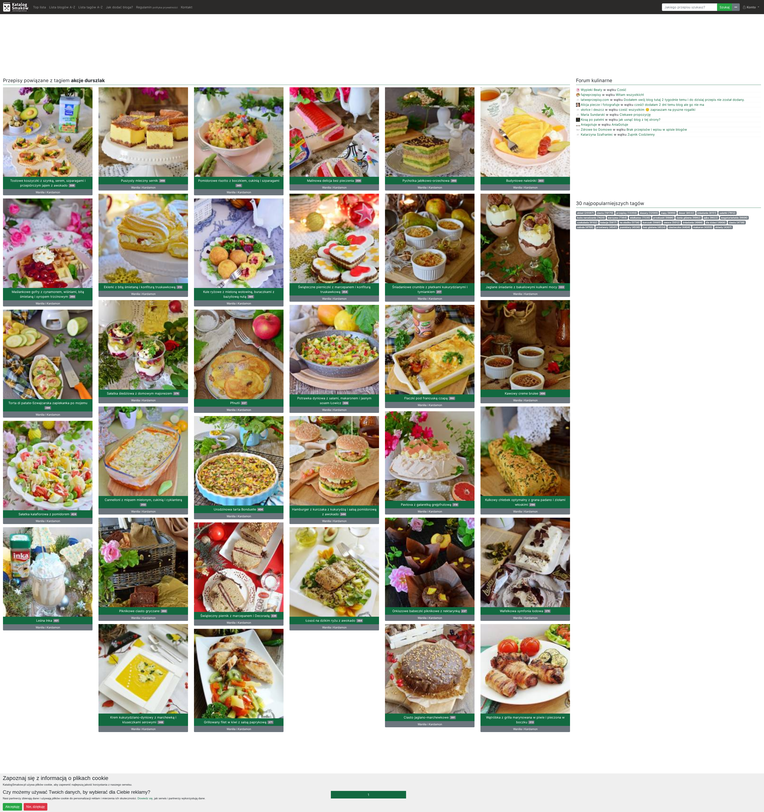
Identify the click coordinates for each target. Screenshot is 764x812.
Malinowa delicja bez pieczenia (334, 181)
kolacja (608, 222)
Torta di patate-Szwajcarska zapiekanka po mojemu (47, 405)
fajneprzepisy (591, 95)
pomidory (630, 227)
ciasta (605, 212)
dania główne (688, 217)
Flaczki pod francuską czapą (429, 398)
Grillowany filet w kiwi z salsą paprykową (238, 722)
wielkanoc (640, 217)
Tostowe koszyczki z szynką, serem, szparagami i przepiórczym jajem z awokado (48, 183)
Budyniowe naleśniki (524, 181)
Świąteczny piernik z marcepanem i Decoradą (238, 616)
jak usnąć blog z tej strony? (639, 120)
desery (649, 212)
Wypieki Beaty (591, 90)
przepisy (626, 212)
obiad (585, 212)
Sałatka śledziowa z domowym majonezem (143, 393)
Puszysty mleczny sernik (143, 181)
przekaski (663, 217)
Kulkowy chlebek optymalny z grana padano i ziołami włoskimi (525, 502)
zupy (668, 212)
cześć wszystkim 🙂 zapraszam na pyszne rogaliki (657, 110)
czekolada (587, 222)
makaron (702, 227)
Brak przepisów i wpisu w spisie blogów (657, 129)
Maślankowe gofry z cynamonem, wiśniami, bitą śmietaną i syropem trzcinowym (48, 294)
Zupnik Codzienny (641, 134)
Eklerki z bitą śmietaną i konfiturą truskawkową (143, 287)
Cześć (621, 90)
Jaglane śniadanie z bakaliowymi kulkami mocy (525, 287)
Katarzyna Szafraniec (597, 134)
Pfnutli (238, 403)
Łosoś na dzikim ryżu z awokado (334, 620)
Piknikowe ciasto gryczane (142, 611)
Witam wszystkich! (630, 95)
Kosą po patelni (592, 120)
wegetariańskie (734, 217)
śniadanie (706, 212)
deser (686, 212)
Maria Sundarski (593, 115)
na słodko (630, 222)
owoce (672, 222)
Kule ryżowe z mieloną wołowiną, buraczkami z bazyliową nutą (238, 294)
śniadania (693, 222)
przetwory (606, 227)
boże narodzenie (591, 217)
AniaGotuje (620, 124)
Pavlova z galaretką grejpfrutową (429, 505)
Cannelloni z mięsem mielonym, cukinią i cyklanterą (143, 502)
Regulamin (157, 7)
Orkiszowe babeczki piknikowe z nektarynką (429, 611)
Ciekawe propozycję (635, 115)
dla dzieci (716, 222)
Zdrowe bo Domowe (596, 129)
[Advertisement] (382, 45)
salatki (727, 212)
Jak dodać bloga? (119, 7)
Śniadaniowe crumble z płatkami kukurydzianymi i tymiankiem (430, 289)
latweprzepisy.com (595, 100)
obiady (723, 227)
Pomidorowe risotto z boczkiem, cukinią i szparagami (238, 183)
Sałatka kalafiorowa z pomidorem (47, 514)
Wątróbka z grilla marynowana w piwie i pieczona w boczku (525, 719)
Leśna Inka (47, 620)
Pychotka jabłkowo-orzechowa (429, 181)
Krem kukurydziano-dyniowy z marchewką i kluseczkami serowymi (143, 719)
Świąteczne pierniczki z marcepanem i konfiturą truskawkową (334, 289)
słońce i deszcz (592, 110)
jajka (711, 217)
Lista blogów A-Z (62, 7)
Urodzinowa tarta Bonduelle (238, 509)
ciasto (737, 222)
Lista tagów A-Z (90, 7)
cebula (585, 227)
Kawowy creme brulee (525, 393)
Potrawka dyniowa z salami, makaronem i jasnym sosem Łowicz (334, 400)
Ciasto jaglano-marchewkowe (429, 717)
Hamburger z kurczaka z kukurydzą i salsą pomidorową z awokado (334, 511)
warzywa (617, 217)
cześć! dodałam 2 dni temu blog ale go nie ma (669, 105)
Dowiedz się (145, 798)
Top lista (39, 7)
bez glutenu (654, 227)
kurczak (652, 222)
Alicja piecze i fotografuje (600, 105)
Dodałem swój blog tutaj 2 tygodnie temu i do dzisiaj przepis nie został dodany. (684, 100)
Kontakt (186, 7)
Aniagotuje (589, 124)
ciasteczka (679, 227)
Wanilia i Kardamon (48, 192)
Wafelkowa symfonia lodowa (525, 611)
